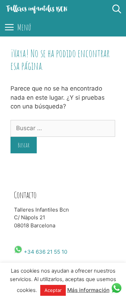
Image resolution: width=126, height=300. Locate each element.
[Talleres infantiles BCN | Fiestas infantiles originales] (37, 9)
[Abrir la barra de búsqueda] (117, 9)
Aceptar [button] (53, 290)
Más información (88, 290)
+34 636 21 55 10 (44, 251)
